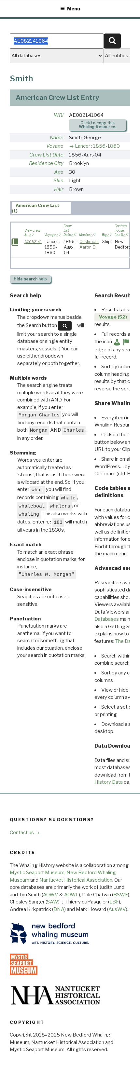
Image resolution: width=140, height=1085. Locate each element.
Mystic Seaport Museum (37, 872)
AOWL (71, 895)
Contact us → (25, 832)
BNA (58, 909)
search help (30, 279)
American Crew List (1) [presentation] (36, 208)
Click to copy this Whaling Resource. (97, 124)
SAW (52, 902)
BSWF (120, 895)
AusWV (117, 909)
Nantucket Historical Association (75, 880)
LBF (114, 902)
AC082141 (33, 242)
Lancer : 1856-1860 (97, 146)
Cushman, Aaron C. (89, 244)
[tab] (41, 208)
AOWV (50, 895)
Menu (73, 8)
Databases (106, 619)
